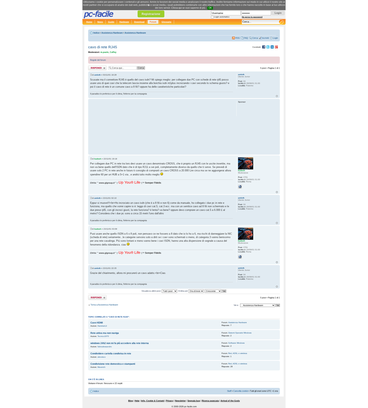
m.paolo (104, 52)
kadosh (97, 159)
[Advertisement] (161, 127)
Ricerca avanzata (210, 401)
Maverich (101, 367)
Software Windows (236, 343)
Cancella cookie (240, 391)
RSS (237, 38)
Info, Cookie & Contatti (152, 401)
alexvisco (102, 357)
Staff (229, 391)
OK (210, 8)
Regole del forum (98, 60)
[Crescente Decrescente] (216, 291)
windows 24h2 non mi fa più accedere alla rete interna (119, 343)
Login (275, 38)
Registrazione (151, 14)
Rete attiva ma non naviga (104, 333)
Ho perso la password (252, 17)
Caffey (113, 52)
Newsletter (180, 401)
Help (137, 401)
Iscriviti (265, 38)
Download (139, 22)
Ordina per (183, 291)
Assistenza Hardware (112, 33)
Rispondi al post (95, 67)
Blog (130, 401)
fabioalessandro (105, 347)
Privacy (169, 401)
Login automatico (221, 17)
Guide (111, 22)
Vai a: (236, 305)
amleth (97, 75)
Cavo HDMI (96, 323)
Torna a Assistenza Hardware (104, 305)
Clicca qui (176, 8)
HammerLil (102, 326)
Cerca (255, 38)
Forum (153, 22)
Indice (96, 33)
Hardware (124, 22)
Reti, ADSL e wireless (237, 353)
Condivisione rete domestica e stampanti (112, 364)
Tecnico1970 (103, 336)
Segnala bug (193, 401)
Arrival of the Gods (230, 401)
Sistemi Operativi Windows (239, 333)
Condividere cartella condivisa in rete (110, 353)
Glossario (166, 22)
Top (277, 96)
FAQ (246, 38)
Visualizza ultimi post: (151, 291)
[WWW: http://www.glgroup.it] (240, 187)
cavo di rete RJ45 (102, 47)
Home (89, 22)
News (100, 22)
